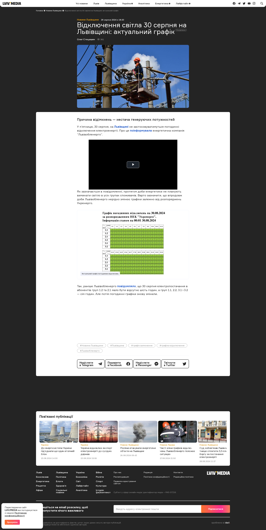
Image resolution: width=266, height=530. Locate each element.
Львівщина (111, 3)
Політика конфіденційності (157, 477)
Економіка (81, 476)
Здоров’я (61, 485)
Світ (78, 481)
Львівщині (121, 126)
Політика (61, 476)
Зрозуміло (12, 522)
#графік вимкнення (141, 345)
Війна (99, 472)
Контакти (178, 472)
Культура (101, 485)
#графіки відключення (172, 345)
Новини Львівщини (54, 11)
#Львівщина (117, 345)
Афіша (39, 490)
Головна (39, 11)
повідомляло (126, 286)
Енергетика (162, 3)
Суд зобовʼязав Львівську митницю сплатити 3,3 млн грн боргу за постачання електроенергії (217, 452)
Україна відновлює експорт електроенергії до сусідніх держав (96, 450)
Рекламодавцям (121, 477)
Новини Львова (167, 445)
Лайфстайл (182, 3)
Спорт (99, 481)
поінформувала (141, 130)
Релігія (100, 476)
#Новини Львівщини (91, 345)
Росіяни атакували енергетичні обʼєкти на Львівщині (138, 449)
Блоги (59, 481)
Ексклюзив (42, 476)
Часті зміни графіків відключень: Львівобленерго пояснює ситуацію (177, 450)
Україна (126, 3)
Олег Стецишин (86, 39)
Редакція (148, 472)
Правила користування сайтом (125, 482)
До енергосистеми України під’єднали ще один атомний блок (57, 450)
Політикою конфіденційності (16, 514)
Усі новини (82, 3)
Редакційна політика (183, 477)
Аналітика (144, 3)
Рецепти (41, 485)
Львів (96, 3)
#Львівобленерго (90, 350)
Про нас (117, 472)
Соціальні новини (61, 491)
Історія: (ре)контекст (103, 491)
